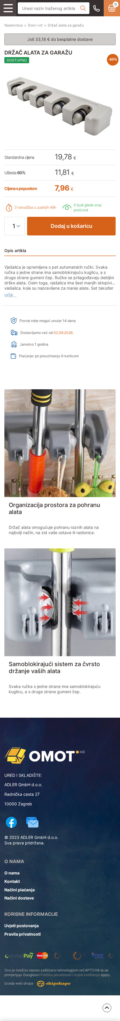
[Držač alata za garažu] (54, 755)
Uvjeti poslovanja (21, 925)
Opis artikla (15, 250)
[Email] (32, 823)
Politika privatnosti (55, 975)
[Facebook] (11, 823)
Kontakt (12, 881)
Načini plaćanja (19, 889)
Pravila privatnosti (22, 934)
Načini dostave (19, 897)
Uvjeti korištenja (86, 975)
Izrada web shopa (19, 983)
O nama (12, 872)
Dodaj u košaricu (71, 226)
